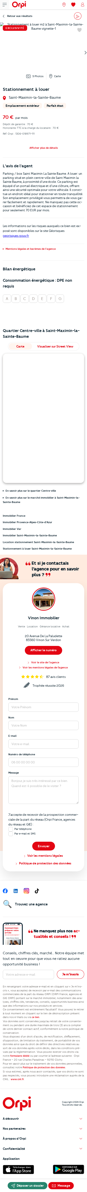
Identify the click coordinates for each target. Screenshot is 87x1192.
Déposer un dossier (30, 1185)
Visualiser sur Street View (55, 346)
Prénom (13, 699)
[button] (43, 148)
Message (13, 772)
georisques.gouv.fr (16, 235)
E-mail (12, 735)
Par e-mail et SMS (24, 833)
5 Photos (37, 76)
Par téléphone (23, 829)
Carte (57, 76)
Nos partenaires (14, 1128)
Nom (11, 717)
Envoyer (43, 846)
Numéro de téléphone (21, 754)
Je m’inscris (70, 974)
